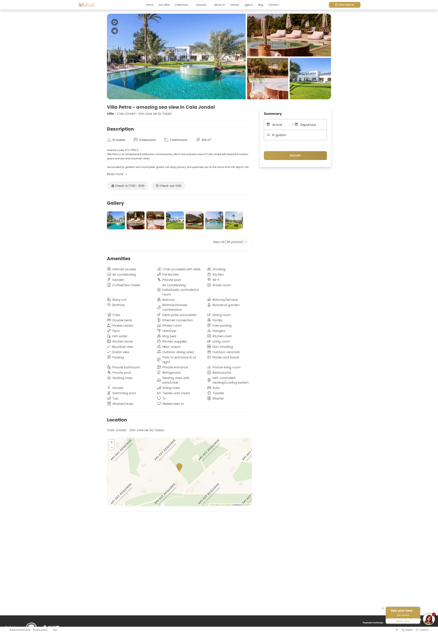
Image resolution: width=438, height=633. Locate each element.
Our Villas (164, 5)
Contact (273, 5)
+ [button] (112, 442)
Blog (260, 5)
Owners (234, 5)
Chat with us (346, 5)
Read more (115, 174)
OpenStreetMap (224, 504)
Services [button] (201, 5)
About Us (219, 5)
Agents (248, 5)
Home (149, 5)
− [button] (112, 447)
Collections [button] (181, 5)
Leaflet (212, 504)
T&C (55, 629)
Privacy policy (40, 629)
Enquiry (295, 155)
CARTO (247, 504)
